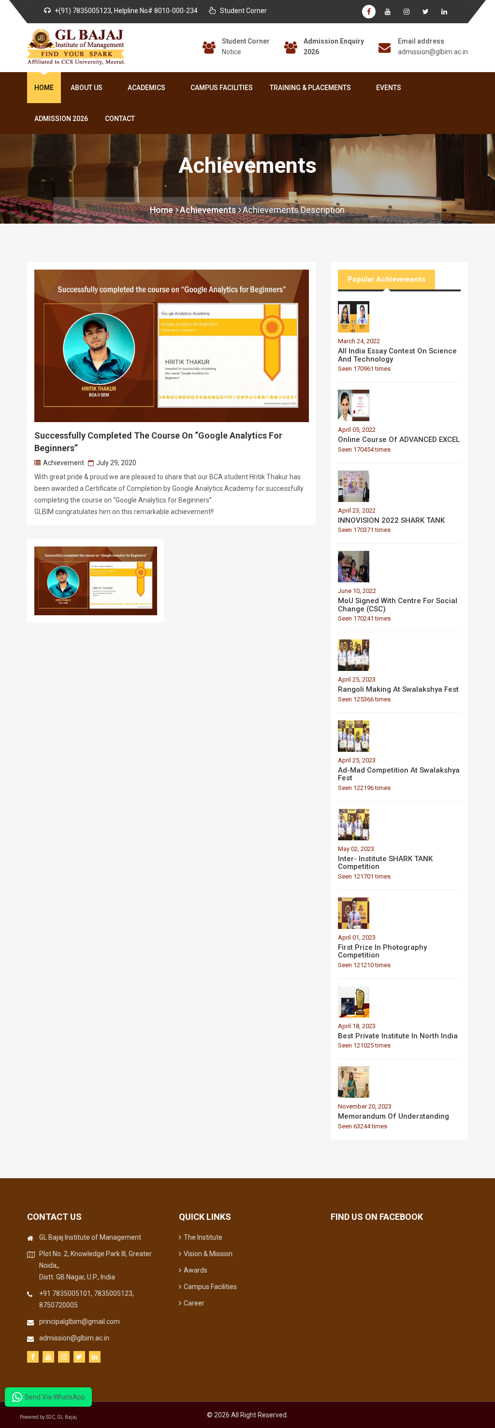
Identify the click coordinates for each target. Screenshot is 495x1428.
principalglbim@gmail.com (79, 1321)
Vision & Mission (208, 1254)
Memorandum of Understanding (393, 1116)
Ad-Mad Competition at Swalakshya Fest (399, 774)
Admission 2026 (61, 118)
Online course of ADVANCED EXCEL (399, 439)
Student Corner (246, 41)
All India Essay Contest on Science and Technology (397, 355)
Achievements (208, 210)
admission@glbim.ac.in (433, 52)
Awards (195, 1270)
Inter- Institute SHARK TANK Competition (385, 862)
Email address (421, 41)
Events (388, 87)
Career (194, 1303)
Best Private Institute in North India (398, 1036)
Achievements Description (294, 210)
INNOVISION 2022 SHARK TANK (391, 520)
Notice (231, 52)
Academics (146, 87)
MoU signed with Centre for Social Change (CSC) (397, 604)
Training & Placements (310, 87)
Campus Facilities (221, 87)
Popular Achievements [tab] (386, 279)
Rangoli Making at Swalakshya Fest (398, 689)
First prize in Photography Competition (382, 951)
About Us (86, 87)
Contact (120, 118)
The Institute (203, 1237)
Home (44, 87)
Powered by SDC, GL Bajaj (48, 1417)
